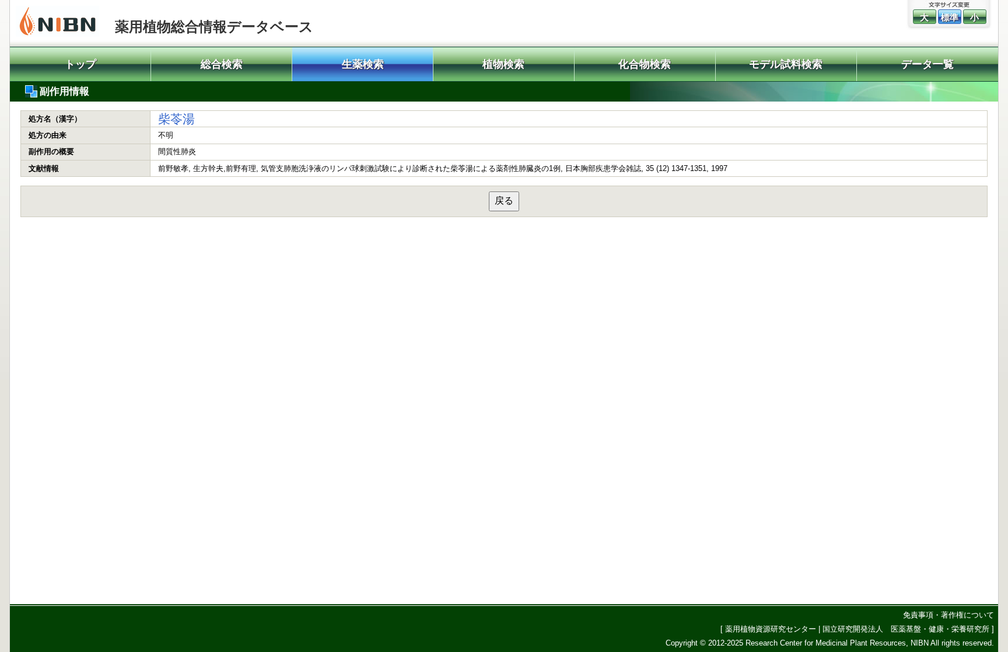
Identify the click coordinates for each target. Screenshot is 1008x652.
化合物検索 (644, 64)
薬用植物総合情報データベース (214, 26)
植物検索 (503, 64)
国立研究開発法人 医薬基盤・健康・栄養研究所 (905, 629)
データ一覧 (927, 64)
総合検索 (222, 64)
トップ (80, 64)
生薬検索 (363, 64)
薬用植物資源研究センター (770, 629)
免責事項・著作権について (948, 615)
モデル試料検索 (785, 64)
